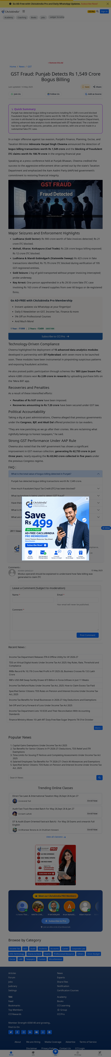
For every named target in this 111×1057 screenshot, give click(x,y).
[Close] (87, 498)
